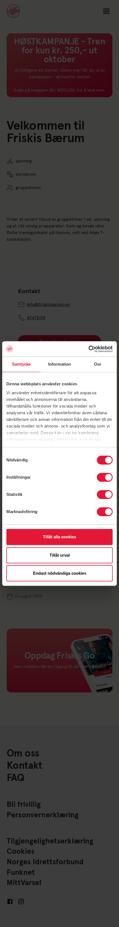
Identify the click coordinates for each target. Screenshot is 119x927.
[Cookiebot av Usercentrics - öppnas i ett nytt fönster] (88, 349)
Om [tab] (97, 364)
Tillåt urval (60, 555)
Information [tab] (59, 364)
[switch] (105, 477)
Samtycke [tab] (21, 364)
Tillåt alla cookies (59, 536)
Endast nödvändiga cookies (59, 573)
